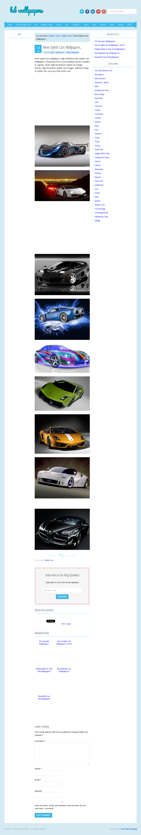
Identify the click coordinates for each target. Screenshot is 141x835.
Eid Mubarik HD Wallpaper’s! (64, 670)
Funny (97, 145)
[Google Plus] (104, 11)
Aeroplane (99, 74)
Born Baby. (100, 94)
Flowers (98, 133)
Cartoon (98, 106)
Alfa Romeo (100, 78)
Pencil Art (99, 181)
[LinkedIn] (93, 11)
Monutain (99, 169)
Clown (97, 110)
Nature (98, 177)
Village (97, 220)
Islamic (98, 165)
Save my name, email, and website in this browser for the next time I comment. (60, 807)
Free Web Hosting (129, 829)
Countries (99, 114)
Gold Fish (99, 149)
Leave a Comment (72, 52)
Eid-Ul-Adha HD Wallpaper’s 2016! (64, 642)
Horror (98, 161)
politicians (99, 185)
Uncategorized (101, 212)
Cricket (98, 118)
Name (38, 768)
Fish (96, 129)
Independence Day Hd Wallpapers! (44, 670)
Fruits (97, 141)
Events (98, 122)
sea (96, 189)
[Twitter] (82, 11)
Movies (98, 173)
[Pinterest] (98, 11)
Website (38, 791)
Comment (40, 741)
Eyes (97, 126)
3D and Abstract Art (103, 70)
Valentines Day (101, 216)
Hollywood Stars (102, 157)
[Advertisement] (62, 102)
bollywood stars (102, 90)
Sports (98, 200)
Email (38, 779)
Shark (97, 193)
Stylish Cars (60, 52)
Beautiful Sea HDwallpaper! (44, 697)
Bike (97, 86)
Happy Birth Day (102, 153)
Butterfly (98, 98)
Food (97, 137)
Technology (100, 208)
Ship (96, 196)
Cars (97, 102)
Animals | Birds (102, 82)
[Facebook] (87, 11)
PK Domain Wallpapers (44, 642)
